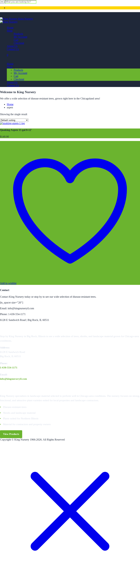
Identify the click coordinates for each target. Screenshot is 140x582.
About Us (12, 46)
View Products (11, 434)
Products (18, 33)
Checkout (19, 43)
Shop (9, 30)
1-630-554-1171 (8, 367)
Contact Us (13, 49)
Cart (16, 39)
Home (10, 27)
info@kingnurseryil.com (13, 378)
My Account (20, 36)
